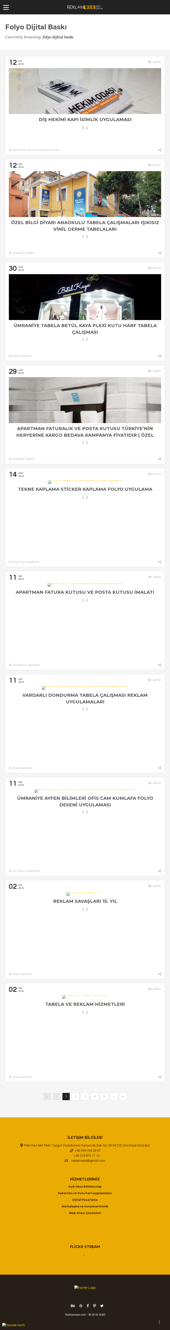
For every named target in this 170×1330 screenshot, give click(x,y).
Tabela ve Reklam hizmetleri (85, 1004)
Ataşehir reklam (23, 253)
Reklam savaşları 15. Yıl (85, 901)
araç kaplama (21, 356)
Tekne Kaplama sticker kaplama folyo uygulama (85, 489)
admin (157, 62)
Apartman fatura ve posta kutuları (35, 150)
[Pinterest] (94, 1306)
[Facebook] (88, 1306)
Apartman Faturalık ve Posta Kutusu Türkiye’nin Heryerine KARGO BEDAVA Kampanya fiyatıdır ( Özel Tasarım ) (85, 435)
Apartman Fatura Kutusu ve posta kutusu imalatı (85, 592)
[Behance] (73, 1306)
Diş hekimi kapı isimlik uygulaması (85, 119)
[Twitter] (101, 1306)
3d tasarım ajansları (26, 665)
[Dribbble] (81, 1306)
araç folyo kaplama (25, 562)
